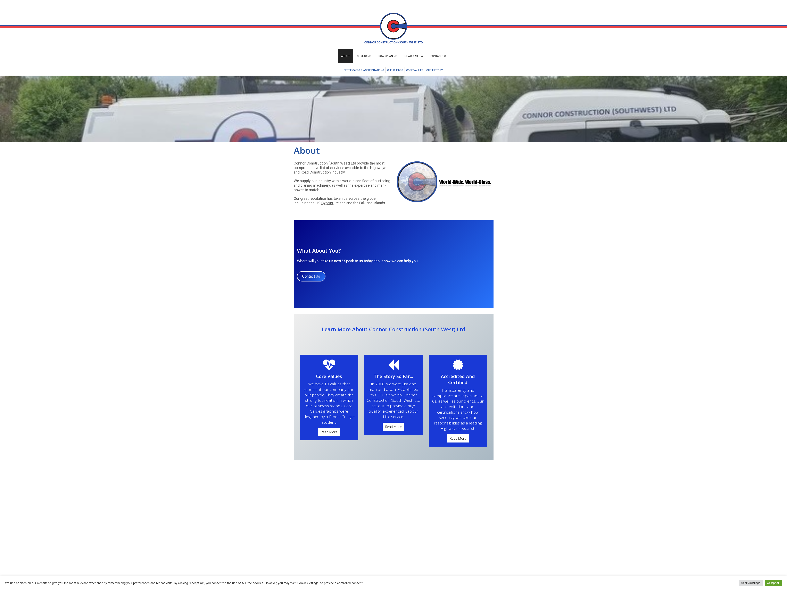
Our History (434, 70)
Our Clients (395, 70)
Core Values (414, 70)
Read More (329, 432)
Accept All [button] (773, 582)
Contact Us (438, 56)
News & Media (414, 56)
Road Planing (388, 56)
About (345, 56)
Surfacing (364, 56)
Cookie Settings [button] (750, 582)
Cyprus (327, 203)
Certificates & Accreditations (364, 70)
